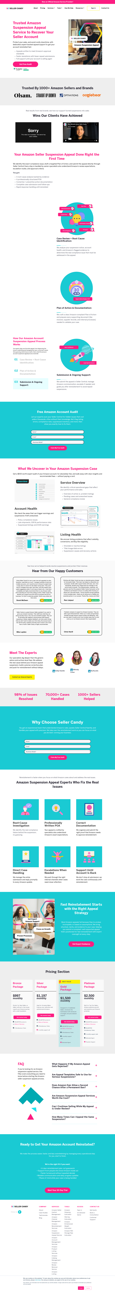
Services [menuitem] (55, 1206)
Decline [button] (88, 1288)
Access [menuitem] (80, 1206)
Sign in (93, 8)
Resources (79, 8)
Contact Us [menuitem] (94, 1206)
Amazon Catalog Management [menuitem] (56, 1258)
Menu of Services (19, 1024)
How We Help (69, 8)
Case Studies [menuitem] (43, 1212)
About (36, 8)
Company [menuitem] (42, 1206)
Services (50, 8)
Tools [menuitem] (66, 1206)
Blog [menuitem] (40, 1218)
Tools (59, 8)
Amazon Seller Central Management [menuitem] (56, 1212)
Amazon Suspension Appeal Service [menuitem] (57, 1233)
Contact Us (105, 8)
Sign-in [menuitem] (79, 1210)
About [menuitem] (41, 1210)
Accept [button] (81, 1288)
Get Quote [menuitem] (93, 1210)
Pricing (42, 8)
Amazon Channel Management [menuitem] (56, 1219)
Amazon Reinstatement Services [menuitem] (56, 1226)
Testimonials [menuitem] (43, 1215)
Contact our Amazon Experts (22, 677)
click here (38, 1280)
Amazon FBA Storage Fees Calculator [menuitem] (68, 1233)
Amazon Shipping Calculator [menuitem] (67, 1212)
